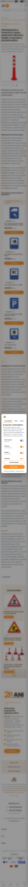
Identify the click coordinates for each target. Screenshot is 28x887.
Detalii (16, 421)
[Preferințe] (22, 447)
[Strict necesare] (22, 441)
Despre (22, 421)
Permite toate (14, 467)
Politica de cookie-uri (20, 471)
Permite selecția (13, 462)
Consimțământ (8, 421)
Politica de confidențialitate (9, 471)
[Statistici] (22, 453)
